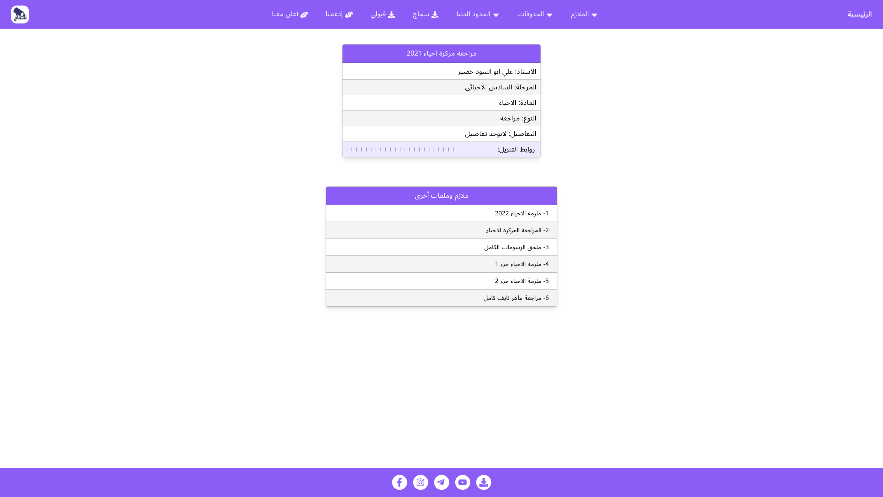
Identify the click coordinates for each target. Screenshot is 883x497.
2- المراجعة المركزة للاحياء (517, 230)
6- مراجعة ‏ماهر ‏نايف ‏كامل (516, 297)
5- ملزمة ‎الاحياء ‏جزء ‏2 (522, 281)
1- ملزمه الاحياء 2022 (522, 213)
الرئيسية (859, 14)
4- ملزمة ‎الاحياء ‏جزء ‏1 (522, 264)
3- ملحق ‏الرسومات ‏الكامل (516, 247)
